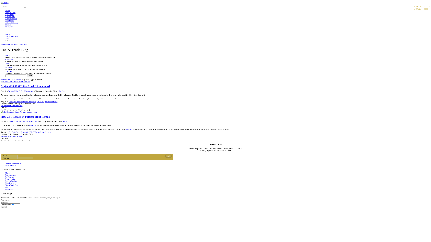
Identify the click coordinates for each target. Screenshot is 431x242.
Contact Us (9, 27)
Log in (4, 207)
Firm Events (9, 21)
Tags (7, 38)
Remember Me (6, 205)
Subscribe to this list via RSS (11, 80)
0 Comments (5, 106)
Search (29, 76)
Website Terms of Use (13, 163)
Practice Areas (10, 13)
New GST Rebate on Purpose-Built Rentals (25, 116)
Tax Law (62, 91)
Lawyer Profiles (11, 19)
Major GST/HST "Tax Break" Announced (25, 86)
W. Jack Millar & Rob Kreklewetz (20, 91)
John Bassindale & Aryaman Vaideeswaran (23, 121)
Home (7, 11)
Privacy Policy (10, 165)
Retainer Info (10, 17)
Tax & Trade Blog (11, 23)
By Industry (9, 15)
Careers (8, 25)
